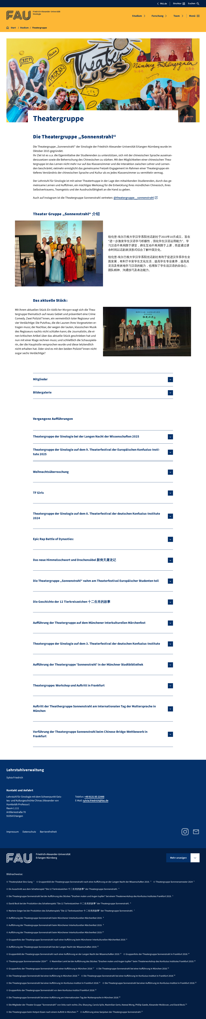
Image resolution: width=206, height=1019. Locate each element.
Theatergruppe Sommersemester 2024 (174, 882)
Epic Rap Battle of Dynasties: (53, 539)
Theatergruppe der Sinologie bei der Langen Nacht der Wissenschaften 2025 (86, 436)
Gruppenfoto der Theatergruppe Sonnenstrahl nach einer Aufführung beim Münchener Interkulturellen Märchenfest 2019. (67, 939)
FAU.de (163, 3)
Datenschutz (29, 832)
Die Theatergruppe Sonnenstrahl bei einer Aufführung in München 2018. (132, 968)
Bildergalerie (42, 392)
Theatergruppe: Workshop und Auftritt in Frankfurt (69, 685)
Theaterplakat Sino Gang (21, 882)
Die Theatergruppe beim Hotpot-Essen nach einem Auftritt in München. (42, 1012)
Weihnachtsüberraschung (51, 472)
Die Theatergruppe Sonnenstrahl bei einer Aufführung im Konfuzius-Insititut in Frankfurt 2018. (128, 976)
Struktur (177, 3)
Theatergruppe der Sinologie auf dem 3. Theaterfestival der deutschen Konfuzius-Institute (96, 643)
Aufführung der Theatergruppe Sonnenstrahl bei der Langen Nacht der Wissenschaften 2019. (53, 947)
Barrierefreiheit (48, 832)
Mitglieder (40, 379)
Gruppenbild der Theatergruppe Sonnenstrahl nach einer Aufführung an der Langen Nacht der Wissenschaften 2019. (94, 882)
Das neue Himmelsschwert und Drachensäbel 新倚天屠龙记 (74, 560)
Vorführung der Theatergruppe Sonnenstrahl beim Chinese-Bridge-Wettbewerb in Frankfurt (90, 734)
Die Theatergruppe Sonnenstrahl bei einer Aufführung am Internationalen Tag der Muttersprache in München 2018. (64, 997)
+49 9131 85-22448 (94, 796)
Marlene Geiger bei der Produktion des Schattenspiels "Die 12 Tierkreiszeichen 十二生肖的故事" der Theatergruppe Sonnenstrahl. (71, 910)
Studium (137, 16)
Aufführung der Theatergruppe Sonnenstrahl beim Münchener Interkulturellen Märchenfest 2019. (55, 918)
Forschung (158, 16)
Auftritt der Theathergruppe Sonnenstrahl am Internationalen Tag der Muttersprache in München (94, 708)
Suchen (191, 3)
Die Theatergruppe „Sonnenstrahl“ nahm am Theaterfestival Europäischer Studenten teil (96, 581)
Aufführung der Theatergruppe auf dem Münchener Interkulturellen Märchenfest (89, 623)
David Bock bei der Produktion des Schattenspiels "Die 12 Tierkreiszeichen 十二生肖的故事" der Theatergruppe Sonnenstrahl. (69, 903)
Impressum (12, 832)
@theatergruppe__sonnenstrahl (134, 198)
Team (176, 16)
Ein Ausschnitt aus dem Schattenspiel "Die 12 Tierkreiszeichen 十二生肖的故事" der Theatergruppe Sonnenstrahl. (63, 889)
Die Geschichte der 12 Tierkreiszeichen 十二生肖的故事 (71, 602)
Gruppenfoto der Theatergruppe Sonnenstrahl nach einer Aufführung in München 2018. (50, 968)
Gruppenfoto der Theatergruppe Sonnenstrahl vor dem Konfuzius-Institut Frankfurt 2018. (52, 990)
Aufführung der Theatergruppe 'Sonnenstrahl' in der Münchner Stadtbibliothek (88, 664)
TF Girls (38, 493)
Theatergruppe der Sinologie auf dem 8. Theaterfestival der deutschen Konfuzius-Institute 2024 (96, 515)
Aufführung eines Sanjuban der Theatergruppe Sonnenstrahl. (112, 1012)
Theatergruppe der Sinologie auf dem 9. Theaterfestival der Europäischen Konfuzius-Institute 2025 (96, 451)
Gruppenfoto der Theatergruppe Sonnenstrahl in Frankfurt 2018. (157, 954)
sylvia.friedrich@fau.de (95, 800)
